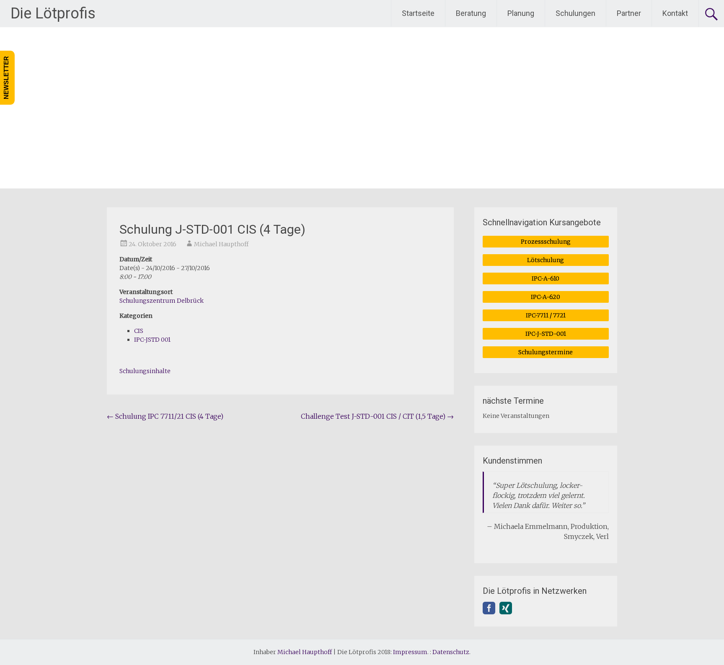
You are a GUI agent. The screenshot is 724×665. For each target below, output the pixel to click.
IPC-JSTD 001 (152, 339)
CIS (138, 331)
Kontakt (675, 13)
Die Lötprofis (53, 13)
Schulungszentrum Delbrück (161, 300)
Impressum (410, 652)
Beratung (471, 13)
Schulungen (575, 13)
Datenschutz (450, 652)
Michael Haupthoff (221, 244)
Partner (629, 13)
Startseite (418, 13)
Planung (520, 13)
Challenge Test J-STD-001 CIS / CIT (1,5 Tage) (377, 416)
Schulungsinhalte (145, 371)
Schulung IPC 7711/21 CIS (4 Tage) (165, 416)
